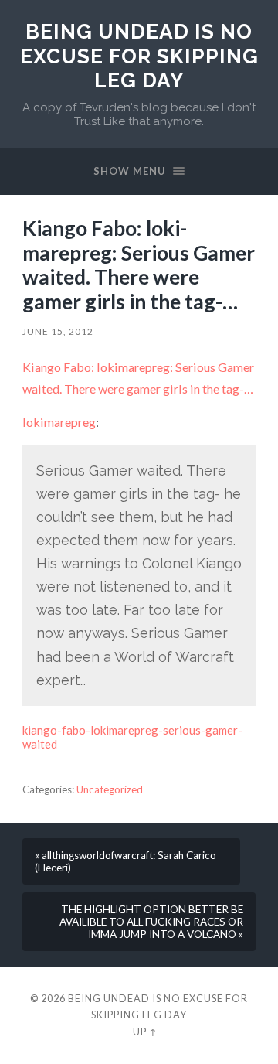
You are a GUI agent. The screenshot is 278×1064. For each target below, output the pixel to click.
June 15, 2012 (57, 331)
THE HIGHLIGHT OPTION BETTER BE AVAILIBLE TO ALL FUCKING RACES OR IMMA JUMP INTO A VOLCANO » (151, 921)
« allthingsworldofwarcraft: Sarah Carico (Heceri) (125, 861)
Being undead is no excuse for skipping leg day (139, 55)
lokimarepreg (59, 421)
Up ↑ (145, 1031)
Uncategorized (109, 789)
